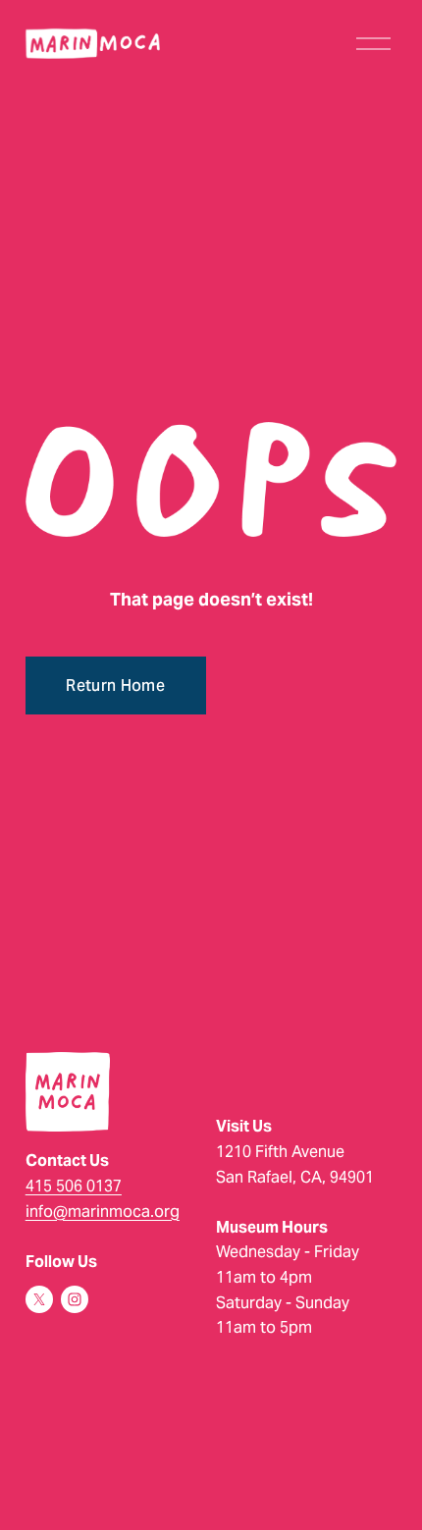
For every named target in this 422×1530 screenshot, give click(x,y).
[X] (39, 1299)
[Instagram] (74, 1299)
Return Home (115, 685)
